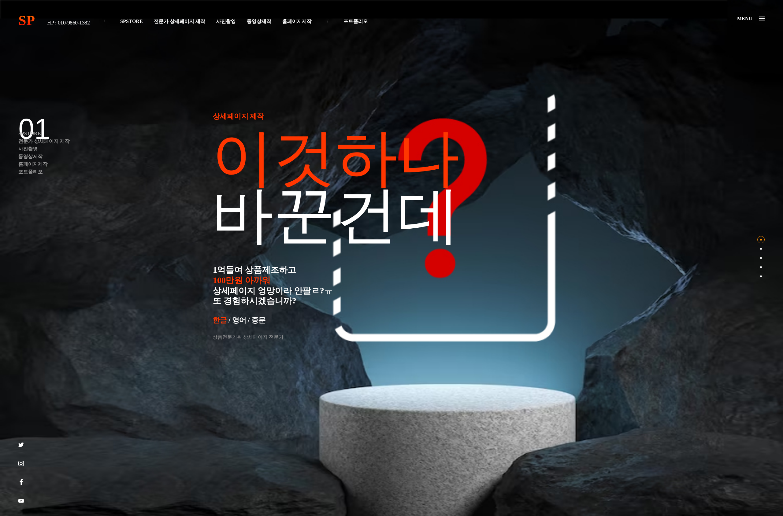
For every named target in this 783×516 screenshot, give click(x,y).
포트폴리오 (355, 21)
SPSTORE (131, 21)
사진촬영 (226, 21)
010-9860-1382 (74, 23)
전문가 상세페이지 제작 (179, 21)
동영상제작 (259, 21)
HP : (52, 23)
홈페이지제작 (297, 21)
